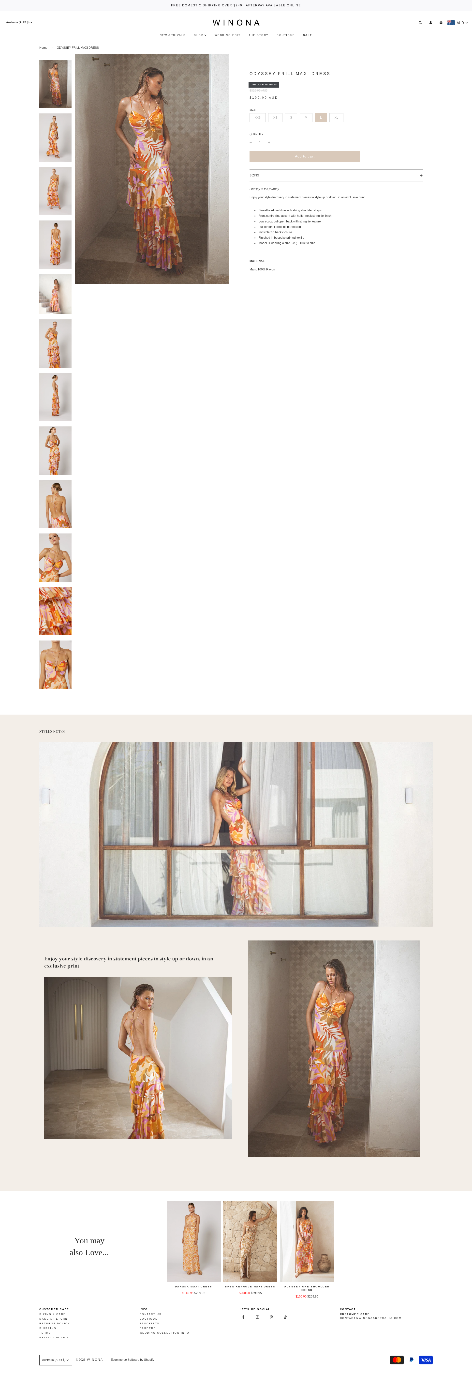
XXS (258, 117)
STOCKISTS (150, 1323)
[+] (269, 142)
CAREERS (148, 1328)
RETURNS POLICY (54, 1323)
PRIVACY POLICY (54, 1337)
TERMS (45, 1332)
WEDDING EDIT (227, 35)
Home (43, 47)
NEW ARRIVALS (173, 35)
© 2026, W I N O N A (89, 1359)
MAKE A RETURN (53, 1318)
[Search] (420, 22)
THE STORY (259, 35)
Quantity (256, 134)
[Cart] (441, 22)
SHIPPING (48, 1328)
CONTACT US (151, 1314)
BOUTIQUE (286, 35)
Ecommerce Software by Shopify (132, 1359)
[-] (251, 142)
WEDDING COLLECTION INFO (165, 1332)
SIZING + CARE (52, 1314)
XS (275, 117)
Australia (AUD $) (18, 22)
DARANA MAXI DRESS (193, 1286)
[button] (336, 176)
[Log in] (431, 22)
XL (336, 117)
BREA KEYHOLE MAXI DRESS (250, 1286)
